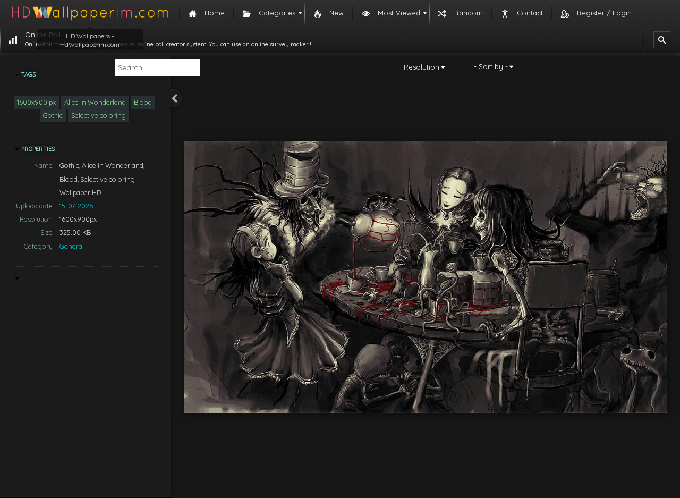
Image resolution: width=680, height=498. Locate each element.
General (72, 246)
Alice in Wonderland (95, 102)
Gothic (53, 115)
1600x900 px (36, 102)
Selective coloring (98, 115)
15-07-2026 (76, 205)
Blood (143, 102)
